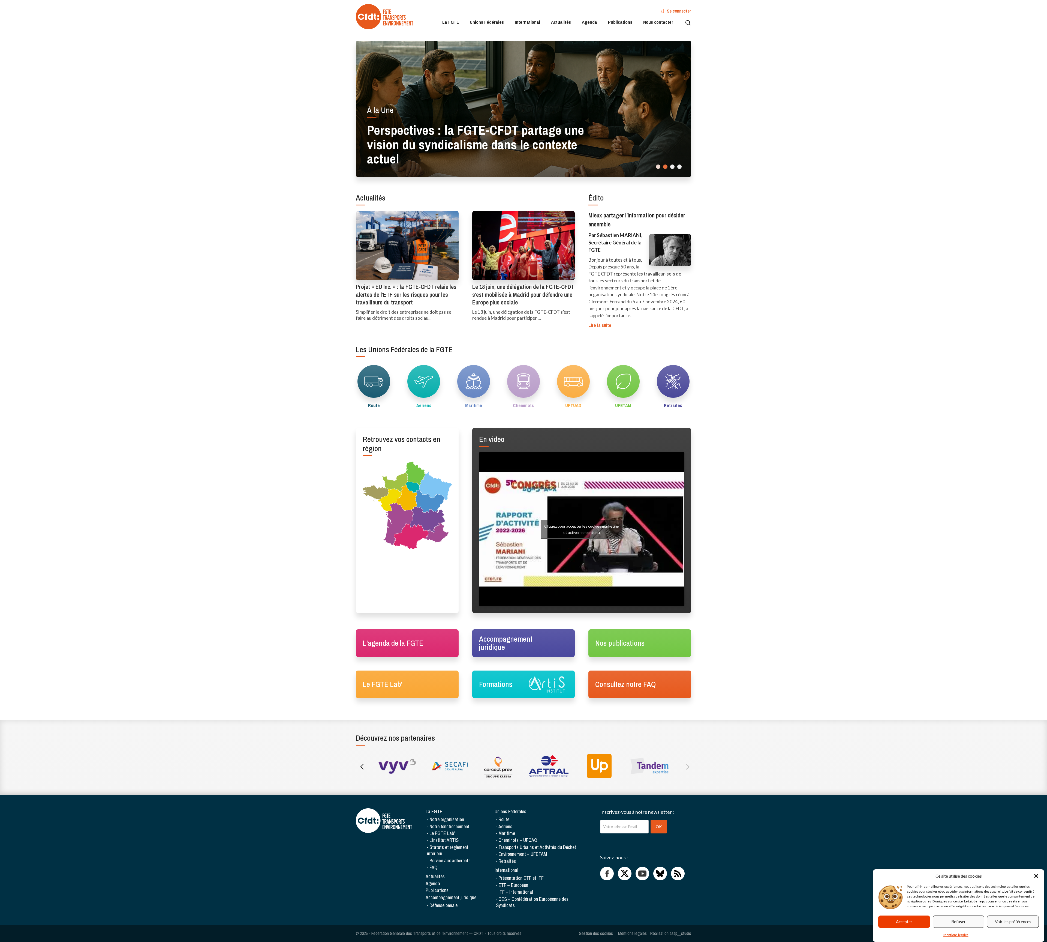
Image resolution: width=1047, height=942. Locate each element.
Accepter (904, 921)
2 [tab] (665, 167)
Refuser (958, 921)
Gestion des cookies (596, 933)
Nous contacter (658, 22)
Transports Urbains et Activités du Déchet (537, 847)
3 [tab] (672, 167)
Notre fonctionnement (449, 826)
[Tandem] (649, 766)
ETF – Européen (513, 885)
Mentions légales (955, 935)
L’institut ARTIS (444, 840)
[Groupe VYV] (397, 766)
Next (686, 766)
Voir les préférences (1013, 921)
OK (659, 826)
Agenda (589, 22)
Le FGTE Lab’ (442, 833)
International (527, 22)
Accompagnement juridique (451, 897)
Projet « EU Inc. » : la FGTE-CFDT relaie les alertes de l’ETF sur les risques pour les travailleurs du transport (406, 294)
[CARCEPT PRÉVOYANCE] (498, 766)
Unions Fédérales (487, 22)
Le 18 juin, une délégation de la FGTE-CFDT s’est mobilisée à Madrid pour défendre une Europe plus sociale (523, 294)
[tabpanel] (523, 109)
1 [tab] (658, 167)
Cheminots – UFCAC (517, 840)
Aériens (505, 826)
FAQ (433, 867)
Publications (620, 22)
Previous (360, 766)
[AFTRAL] (549, 766)
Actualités (561, 22)
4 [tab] (679, 167)
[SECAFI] (448, 765)
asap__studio (680, 933)
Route (503, 819)
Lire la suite (599, 325)
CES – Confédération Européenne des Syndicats (532, 902)
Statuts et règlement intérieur (447, 850)
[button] (1036, 876)
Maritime (506, 833)
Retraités (507, 861)
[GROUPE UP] (599, 766)
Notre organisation (446, 819)
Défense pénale (443, 905)
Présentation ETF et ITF (521, 878)
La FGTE (450, 22)
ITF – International (515, 892)
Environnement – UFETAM (522, 854)
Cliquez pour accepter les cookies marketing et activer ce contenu (581, 529)
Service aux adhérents (450, 860)
